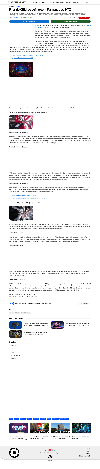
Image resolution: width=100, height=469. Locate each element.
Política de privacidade (84, 456)
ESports (17, 312)
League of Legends (25, 312)
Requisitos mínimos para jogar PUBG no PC (24, 195)
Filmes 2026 (55, 418)
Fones (50, 2)
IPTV (10, 435)
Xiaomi (48, 418)
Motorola (22, 418)
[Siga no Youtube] (50, 450)
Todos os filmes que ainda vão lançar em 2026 (80, 437)
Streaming (68, 2)
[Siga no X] (45, 450)
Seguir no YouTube (85, 17)
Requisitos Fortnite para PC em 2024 (22, 58)
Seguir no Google (73, 17)
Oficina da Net (12, 6)
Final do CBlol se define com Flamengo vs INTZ (40, 9)
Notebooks (56, 2)
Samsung (29, 418)
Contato (88, 453)
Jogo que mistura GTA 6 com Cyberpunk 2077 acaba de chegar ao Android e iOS (77, 324)
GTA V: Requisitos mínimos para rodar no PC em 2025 (27, 55)
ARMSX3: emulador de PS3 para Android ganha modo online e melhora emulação (36, 324)
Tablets (62, 2)
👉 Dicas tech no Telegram (29, 21)
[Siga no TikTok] (55, 450)
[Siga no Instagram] (48, 450)
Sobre (88, 451)
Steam (13, 352)
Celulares (35, 2)
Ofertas (79, 2)
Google (16, 418)
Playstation (14, 345)
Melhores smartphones (36, 435)
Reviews (13, 358)
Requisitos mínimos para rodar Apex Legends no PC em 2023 (29, 198)
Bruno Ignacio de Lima (16, 17)
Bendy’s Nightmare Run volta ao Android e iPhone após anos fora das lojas (36, 333)
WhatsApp (36, 418)
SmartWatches (43, 2)
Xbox (12, 349)
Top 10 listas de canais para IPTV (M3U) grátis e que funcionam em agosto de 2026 (18, 438)
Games (18, 6)
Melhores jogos (15, 355)
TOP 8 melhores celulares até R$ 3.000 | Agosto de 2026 (39, 437)
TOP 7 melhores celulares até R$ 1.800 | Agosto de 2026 (60, 437)
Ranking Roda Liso (64, 418)
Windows (43, 418)
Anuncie (88, 449)
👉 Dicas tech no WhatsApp (70, 21)
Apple (11, 418)
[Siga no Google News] (52, 450)
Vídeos (74, 2)
